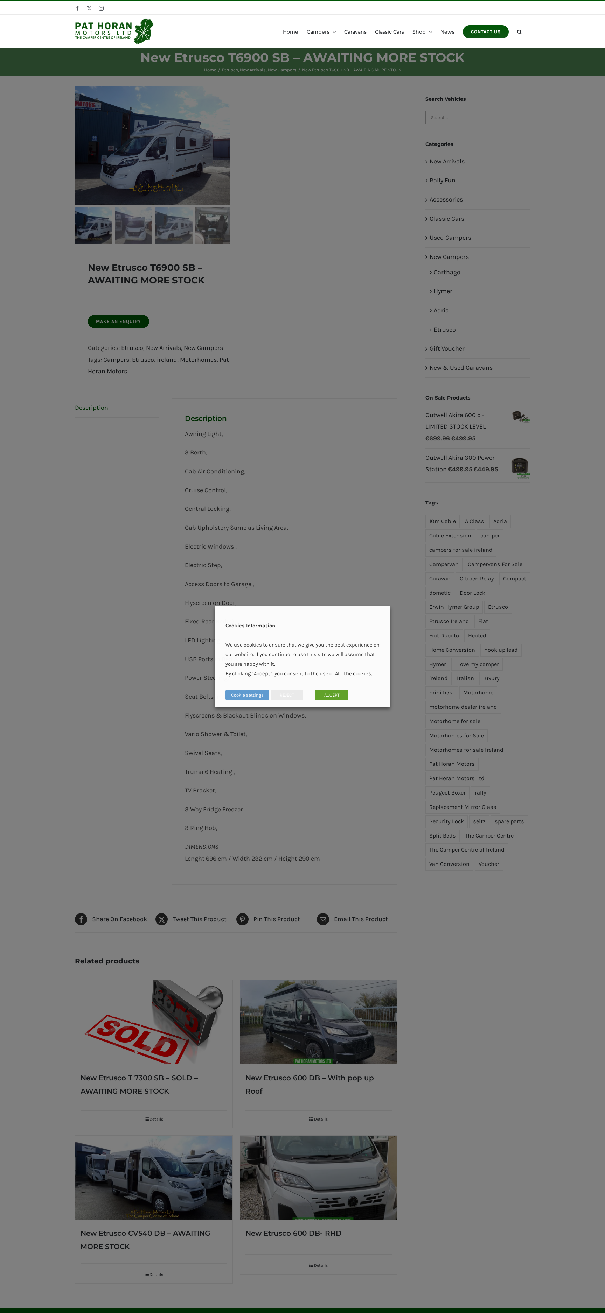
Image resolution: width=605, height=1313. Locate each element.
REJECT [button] (287, 695)
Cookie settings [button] (247, 695)
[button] (519, 31)
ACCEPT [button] (332, 695)
